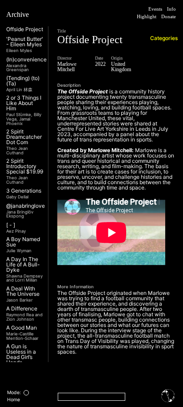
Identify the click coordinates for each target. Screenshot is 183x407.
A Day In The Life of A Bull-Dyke (23, 265)
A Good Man (21, 327)
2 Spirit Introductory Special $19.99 (24, 166)
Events (150, 9)
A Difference (21, 308)
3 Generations (23, 190)
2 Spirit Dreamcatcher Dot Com (24, 137)
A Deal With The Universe (23, 291)
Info (170, 9)
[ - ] (10, 225)
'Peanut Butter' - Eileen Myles (24, 41)
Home (13, 400)
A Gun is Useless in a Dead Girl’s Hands (21, 354)
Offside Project (24, 29)
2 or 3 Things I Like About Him (23, 103)
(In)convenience (26, 59)
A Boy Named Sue (23, 242)
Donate (165, 25)
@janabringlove (25, 206)
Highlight (163, 17)
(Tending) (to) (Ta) (23, 81)
